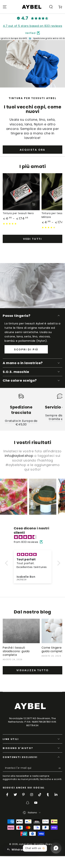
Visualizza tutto (32, 670)
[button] (51, 7)
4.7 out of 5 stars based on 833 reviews (32, 26)
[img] (34, 537)
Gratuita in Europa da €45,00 (21, 423)
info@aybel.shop (19, 455)
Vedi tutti (32, 239)
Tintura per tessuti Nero (18, 213)
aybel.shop (25, 844)
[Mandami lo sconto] (60, 768)
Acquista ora (33, 150)
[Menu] (4, 7)
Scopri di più (26, 349)
